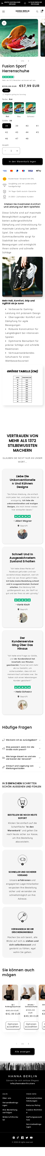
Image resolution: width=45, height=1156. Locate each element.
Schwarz (30, 116)
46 (6, 138)
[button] (3, 11)
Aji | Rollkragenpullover (13, 1006)
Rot (7, 116)
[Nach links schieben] (16, 61)
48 (27, 138)
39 (17, 126)
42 (6, 132)
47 (17, 138)
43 (17, 132)
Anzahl (5, 145)
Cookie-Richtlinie (34, 1111)
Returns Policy (33, 1105)
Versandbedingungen (10, 1104)
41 (37, 126)
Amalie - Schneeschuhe (31, 1006)
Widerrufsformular (10, 1118)
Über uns (6, 1098)
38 (6, 126)
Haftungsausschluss (34, 1118)
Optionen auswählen (13, 1025)
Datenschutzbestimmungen (34, 1099)
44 (27, 132)
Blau (19, 116)
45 (37, 132)
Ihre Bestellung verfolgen (9, 1111)
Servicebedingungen (33, 1125)
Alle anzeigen (22, 1051)
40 (27, 126)
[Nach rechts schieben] (28, 61)
